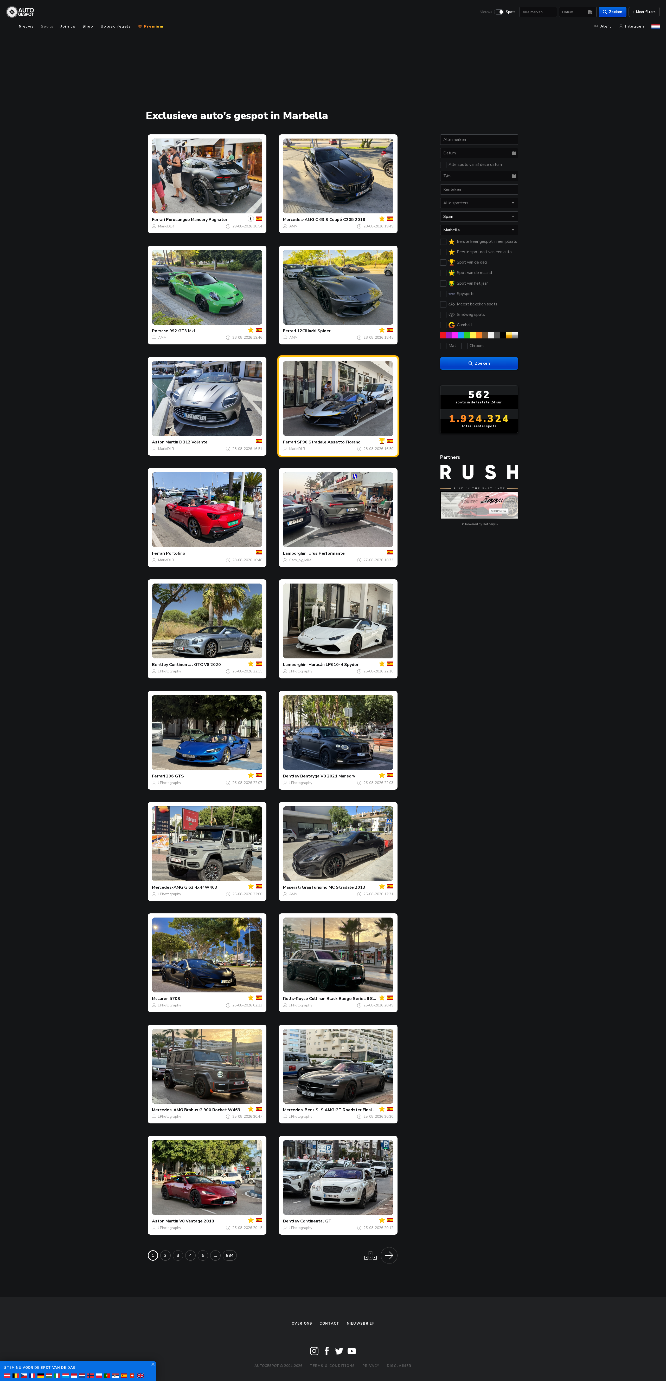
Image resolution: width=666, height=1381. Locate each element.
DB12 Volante (193, 442)
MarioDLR (166, 226)
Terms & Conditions (332, 1366)
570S (175, 999)
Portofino (175, 553)
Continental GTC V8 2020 (195, 664)
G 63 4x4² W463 (200, 887)
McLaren (160, 999)
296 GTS (175, 776)
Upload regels (116, 26)
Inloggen (634, 26)
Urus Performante (327, 553)
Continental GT (315, 1221)
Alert (606, 26)
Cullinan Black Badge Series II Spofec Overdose (357, 999)
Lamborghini (295, 553)
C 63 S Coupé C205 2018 (340, 219)
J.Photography (169, 671)
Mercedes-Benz (299, 1110)
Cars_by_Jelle (300, 560)
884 (230, 1255)
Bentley (160, 664)
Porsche (160, 331)
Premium (153, 26)
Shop (87, 26)
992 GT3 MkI (182, 331)
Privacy (371, 1366)
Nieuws (486, 12)
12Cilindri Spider (314, 331)
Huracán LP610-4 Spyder (333, 664)
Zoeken (615, 11)
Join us (68, 26)
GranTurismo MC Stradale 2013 (333, 887)
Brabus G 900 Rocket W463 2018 (218, 1110)
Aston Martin (165, 442)
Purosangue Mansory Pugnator (196, 219)
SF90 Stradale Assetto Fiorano (329, 442)
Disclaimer (399, 1366)
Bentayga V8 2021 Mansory (327, 776)
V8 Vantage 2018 (196, 1221)
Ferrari (158, 219)
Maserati (292, 887)
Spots (510, 12)
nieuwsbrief (360, 1323)
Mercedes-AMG (298, 219)
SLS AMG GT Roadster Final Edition (351, 1110)
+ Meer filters (644, 11)
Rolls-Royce (295, 999)
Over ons (302, 1323)
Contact (329, 1323)
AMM (293, 226)
